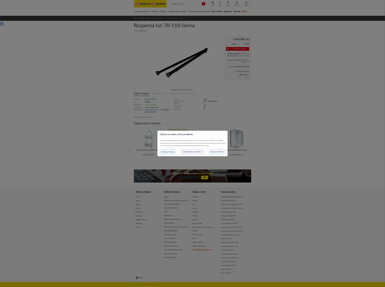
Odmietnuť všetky (167, 152)
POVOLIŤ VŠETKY (217, 152)
